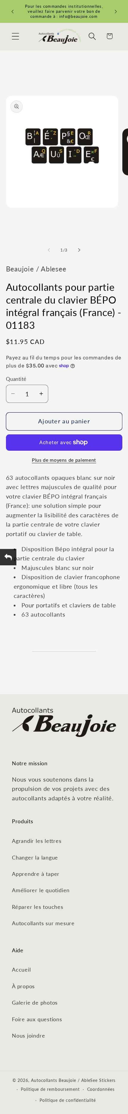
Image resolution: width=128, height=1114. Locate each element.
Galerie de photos (35, 1002)
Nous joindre (28, 1035)
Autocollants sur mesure (43, 923)
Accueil (21, 969)
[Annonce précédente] (12, 11)
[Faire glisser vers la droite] (79, 250)
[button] (15, 36)
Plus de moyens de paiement (64, 460)
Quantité (16, 379)
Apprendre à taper (36, 874)
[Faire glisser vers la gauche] (48, 250)
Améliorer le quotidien (41, 890)
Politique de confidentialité (68, 1100)
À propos (23, 986)
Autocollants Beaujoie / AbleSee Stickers (73, 1080)
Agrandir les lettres (37, 841)
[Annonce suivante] (115, 11)
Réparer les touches (37, 907)
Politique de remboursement (50, 1089)
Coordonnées (101, 1089)
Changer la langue (35, 857)
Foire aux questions (37, 1019)
